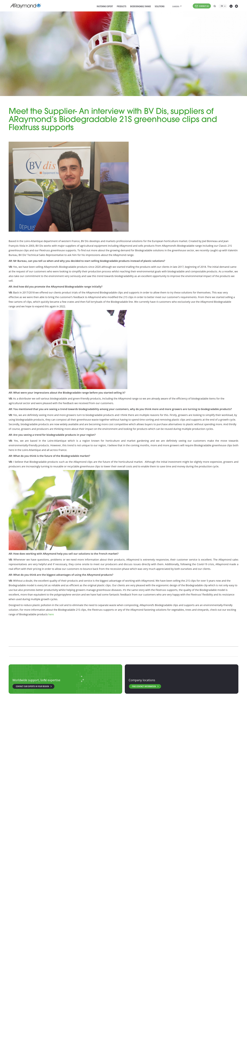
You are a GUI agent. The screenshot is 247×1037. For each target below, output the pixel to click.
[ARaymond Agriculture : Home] (24, 6)
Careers (175, 7)
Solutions (160, 7)
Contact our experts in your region (32, 687)
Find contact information (144, 687)
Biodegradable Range (140, 7)
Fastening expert (105, 7)
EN (222, 6)
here (51, 614)
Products (121, 7)
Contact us (204, 6)
